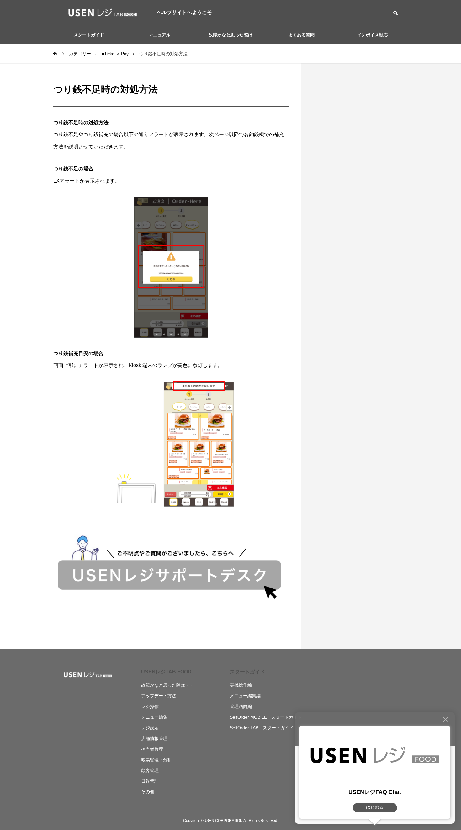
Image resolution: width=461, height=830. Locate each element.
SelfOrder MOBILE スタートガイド (266, 717)
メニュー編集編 (245, 695)
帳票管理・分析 (156, 759)
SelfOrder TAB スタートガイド (262, 727)
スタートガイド (247, 671)
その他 (147, 791)
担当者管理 (152, 749)
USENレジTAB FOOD (166, 671)
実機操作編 (241, 685)
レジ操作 (150, 706)
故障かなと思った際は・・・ (169, 685)
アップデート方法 (158, 695)
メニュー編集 (154, 717)
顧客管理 (150, 770)
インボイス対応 (372, 34)
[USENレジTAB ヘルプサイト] (100, 12)
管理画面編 (241, 706)
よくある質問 (301, 34)
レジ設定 (150, 727)
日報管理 (150, 781)
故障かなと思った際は (230, 34)
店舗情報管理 (154, 738)
